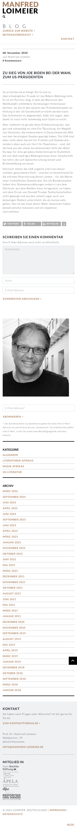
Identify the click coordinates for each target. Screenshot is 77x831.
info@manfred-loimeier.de (23, 746)
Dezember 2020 (14, 621)
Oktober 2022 (13, 553)
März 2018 (10, 684)
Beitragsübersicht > (18, 34)
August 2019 (12, 638)
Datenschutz (13, 814)
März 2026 (10, 491)
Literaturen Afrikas (18, 460)
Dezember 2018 (14, 667)
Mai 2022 (9, 565)
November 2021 (14, 582)
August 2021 (12, 593)
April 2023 (10, 530)
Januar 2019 (12, 661)
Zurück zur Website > (19, 30)
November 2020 (14, 627)
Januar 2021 (12, 616)
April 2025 (10, 508)
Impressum (58, 810)
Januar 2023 (12, 542)
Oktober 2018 (13, 673)
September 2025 (14, 496)
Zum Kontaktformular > (21, 723)
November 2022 (14, 547)
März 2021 (10, 610)
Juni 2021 (9, 599)
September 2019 (14, 633)
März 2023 (10, 536)
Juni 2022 (9, 559)
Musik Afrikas (13, 466)
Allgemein (10, 454)
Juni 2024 (9, 513)
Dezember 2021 (14, 576)
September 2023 (14, 519)
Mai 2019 (9, 644)
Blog (70, 824)
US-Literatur (12, 472)
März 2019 (10, 656)
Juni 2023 (9, 525)
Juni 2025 (9, 502)
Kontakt (67, 38)
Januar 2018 (12, 690)
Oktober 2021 (13, 587)
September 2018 (14, 678)
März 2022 (10, 570)
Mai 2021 (9, 604)
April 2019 (10, 650)
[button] (12, 224)
